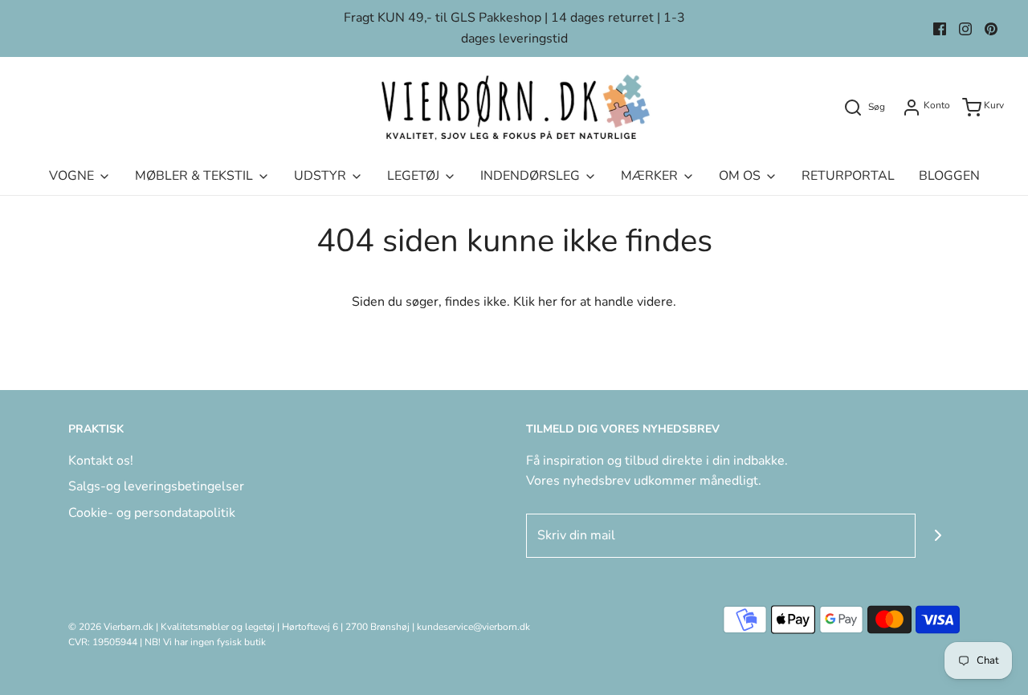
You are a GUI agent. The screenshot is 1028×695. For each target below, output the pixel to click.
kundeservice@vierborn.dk (473, 626)
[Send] (938, 536)
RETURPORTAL (848, 176)
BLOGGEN (949, 176)
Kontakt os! (100, 460)
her (547, 302)
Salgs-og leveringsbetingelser (156, 486)
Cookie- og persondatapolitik (151, 513)
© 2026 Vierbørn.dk (110, 626)
